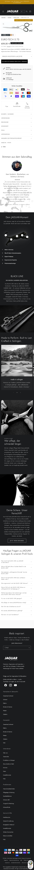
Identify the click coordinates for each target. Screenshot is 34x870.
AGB (21, 860)
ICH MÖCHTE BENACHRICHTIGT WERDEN (14, 61)
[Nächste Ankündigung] (31, 6)
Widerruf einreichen (8, 832)
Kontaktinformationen (15, 862)
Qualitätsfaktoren (7, 796)
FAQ (4, 779)
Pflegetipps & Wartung (8, 792)
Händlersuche (6, 817)
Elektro (5, 703)
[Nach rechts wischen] (20, 208)
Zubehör (5, 714)
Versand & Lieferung (8, 821)
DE (21, 11)
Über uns (5, 753)
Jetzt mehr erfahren (17, 541)
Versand (8, 46)
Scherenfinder (6, 807)
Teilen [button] (4, 147)
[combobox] (23, 11)
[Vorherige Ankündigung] (3, 6)
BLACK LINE (16, 17)
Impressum (7, 862)
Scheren (9, 17)
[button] (3, 11)
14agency (6, 860)
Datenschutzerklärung (14, 860)
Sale (4, 743)
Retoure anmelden (7, 836)
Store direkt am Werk (8, 764)
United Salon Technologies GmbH (14, 858)
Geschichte (6, 756)
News (4, 771)
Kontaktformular (7, 775)
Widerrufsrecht (27, 860)
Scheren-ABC (6, 800)
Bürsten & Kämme (7, 707)
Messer (5, 710)
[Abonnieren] (29, 648)
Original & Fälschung (8, 803)
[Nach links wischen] (13, 208)
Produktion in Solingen (9, 760)
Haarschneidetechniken (9, 789)
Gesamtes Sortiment (8, 696)
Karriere (5, 767)
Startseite (3, 17)
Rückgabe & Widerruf (8, 824)
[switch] (30, 868)
